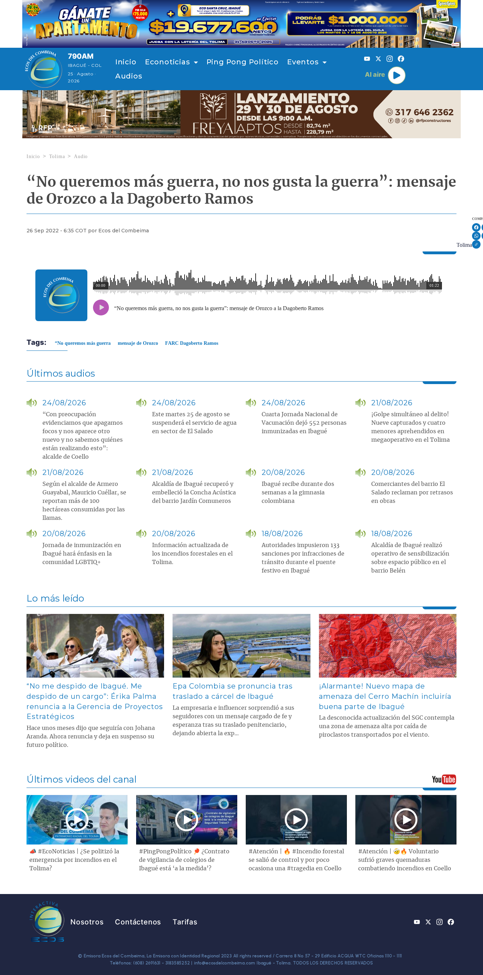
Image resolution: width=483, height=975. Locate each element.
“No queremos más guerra (83, 343)
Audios (128, 76)
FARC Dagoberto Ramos (191, 343)
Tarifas (185, 922)
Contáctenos (138, 922)
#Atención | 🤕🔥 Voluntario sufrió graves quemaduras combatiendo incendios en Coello (404, 860)
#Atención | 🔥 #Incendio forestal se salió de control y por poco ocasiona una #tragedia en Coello (296, 860)
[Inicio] (43, 69)
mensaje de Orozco (138, 343)
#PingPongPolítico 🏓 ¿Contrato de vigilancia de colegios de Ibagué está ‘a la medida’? (184, 860)
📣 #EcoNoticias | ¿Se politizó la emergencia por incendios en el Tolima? (74, 860)
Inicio (125, 62)
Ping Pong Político (242, 62)
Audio (81, 156)
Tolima (57, 156)
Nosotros (87, 922)
